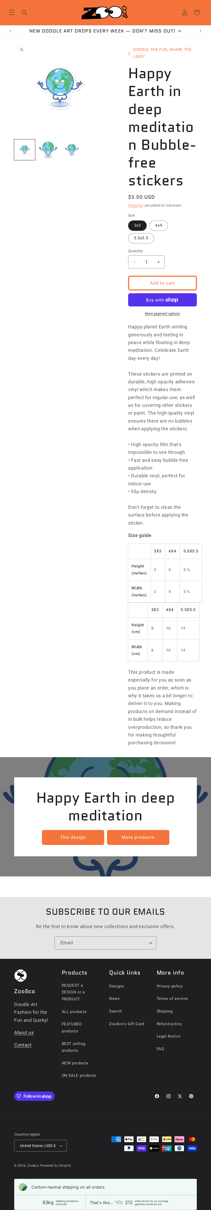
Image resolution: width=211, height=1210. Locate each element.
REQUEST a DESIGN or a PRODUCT (73, 992)
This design (73, 837)
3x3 (137, 225)
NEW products (75, 1063)
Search (115, 1011)
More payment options (162, 313)
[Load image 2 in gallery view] (48, 149)
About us (24, 1032)
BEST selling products (73, 1047)
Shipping (135, 205)
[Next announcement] (200, 31)
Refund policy (169, 1024)
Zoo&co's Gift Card (126, 1024)
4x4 (158, 225)
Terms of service (172, 998)
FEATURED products (72, 1027)
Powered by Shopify (55, 1165)
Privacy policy (170, 986)
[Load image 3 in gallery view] (71, 149)
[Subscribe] (150, 943)
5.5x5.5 (141, 238)
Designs (116, 986)
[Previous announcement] (10, 31)
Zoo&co (33, 1165)
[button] (12, 12)
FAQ (160, 1049)
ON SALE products (79, 1075)
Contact (23, 1045)
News (114, 998)
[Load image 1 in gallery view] (24, 149)
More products (138, 837)
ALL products (74, 1011)
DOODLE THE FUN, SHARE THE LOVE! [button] (162, 53)
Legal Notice (169, 1036)
